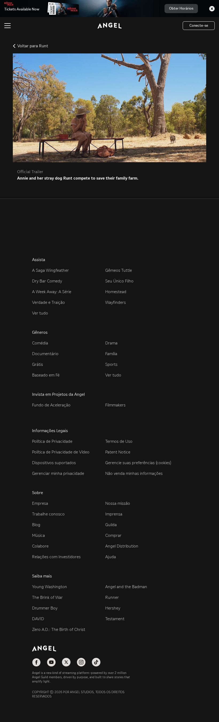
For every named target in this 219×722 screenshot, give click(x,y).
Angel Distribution (121, 546)
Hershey (112, 608)
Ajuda (110, 556)
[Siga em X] (66, 662)
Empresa (40, 503)
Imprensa (113, 514)
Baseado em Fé (46, 375)
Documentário (45, 353)
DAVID (38, 618)
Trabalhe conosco (48, 514)
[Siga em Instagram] (81, 662)
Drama (111, 343)
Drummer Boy (44, 608)
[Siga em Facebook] (36, 662)
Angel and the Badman (126, 586)
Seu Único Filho (119, 281)
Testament (114, 618)
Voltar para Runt (32, 45)
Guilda (111, 524)
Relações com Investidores (56, 556)
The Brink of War (47, 597)
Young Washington (49, 586)
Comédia (40, 343)
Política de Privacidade (52, 441)
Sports (111, 364)
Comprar (113, 535)
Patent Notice (117, 452)
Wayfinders (115, 302)
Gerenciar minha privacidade (58, 473)
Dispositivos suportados (54, 462)
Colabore (40, 546)
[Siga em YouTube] (51, 662)
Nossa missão (117, 503)
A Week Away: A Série (51, 291)
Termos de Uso (118, 441)
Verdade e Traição (48, 302)
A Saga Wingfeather (50, 270)
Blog (36, 524)
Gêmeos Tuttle (118, 270)
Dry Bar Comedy (47, 281)
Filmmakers (115, 404)
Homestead (115, 291)
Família (111, 353)
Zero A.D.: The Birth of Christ (58, 629)
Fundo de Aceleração (51, 404)
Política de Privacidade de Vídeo (60, 452)
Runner (112, 597)
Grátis (37, 364)
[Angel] (109, 26)
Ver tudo (40, 313)
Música (38, 535)
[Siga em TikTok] (96, 662)
